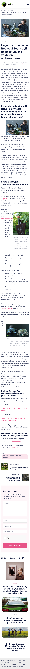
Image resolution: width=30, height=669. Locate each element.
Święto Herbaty (7, 308)
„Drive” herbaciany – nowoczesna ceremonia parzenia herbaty (15, 620)
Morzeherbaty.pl (17, 441)
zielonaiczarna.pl (6, 218)
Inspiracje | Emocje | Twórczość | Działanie (12, 456)
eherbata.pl (15, 447)
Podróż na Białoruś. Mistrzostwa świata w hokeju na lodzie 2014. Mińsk (15, 647)
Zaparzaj (4, 198)
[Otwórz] (28, 4)
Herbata (3, 41)
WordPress (20, 666)
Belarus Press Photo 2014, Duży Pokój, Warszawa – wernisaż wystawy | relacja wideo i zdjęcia (15, 589)
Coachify (3, 666)
